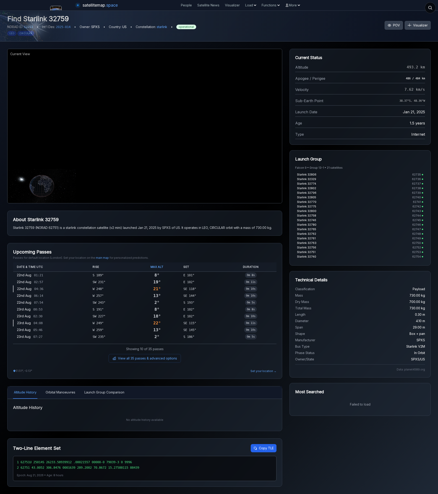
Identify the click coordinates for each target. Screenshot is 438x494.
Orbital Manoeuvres (60, 392)
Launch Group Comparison (104, 392)
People (186, 5)
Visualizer (232, 5)
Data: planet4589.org (411, 369)
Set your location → (263, 371)
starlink (162, 27)
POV (396, 25)
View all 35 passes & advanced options (147, 358)
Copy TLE (266, 448)
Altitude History (25, 392)
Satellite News (208, 5)
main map (102, 257)
